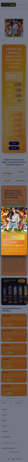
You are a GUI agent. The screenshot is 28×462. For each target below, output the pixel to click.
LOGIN (13, 237)
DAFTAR (13, 242)
